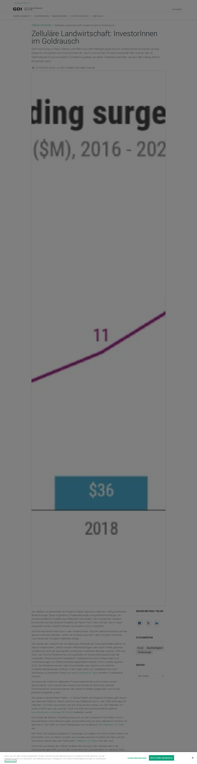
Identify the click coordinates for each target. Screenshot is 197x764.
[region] (98, 758)
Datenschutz (10, 761)
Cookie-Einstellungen (137, 758)
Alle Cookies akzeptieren (161, 758)
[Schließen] (193, 758)
